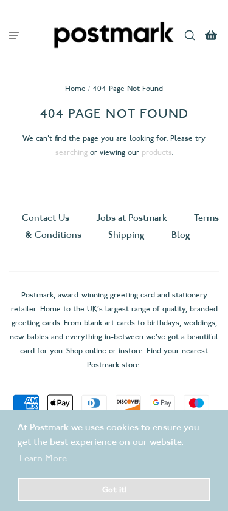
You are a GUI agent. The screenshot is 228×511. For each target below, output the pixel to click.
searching (71, 152)
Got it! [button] (114, 489)
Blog (180, 234)
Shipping (126, 234)
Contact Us (47, 217)
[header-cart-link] (211, 35)
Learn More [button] (43, 458)
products (157, 152)
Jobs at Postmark (131, 217)
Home (75, 88)
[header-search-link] (190, 35)
